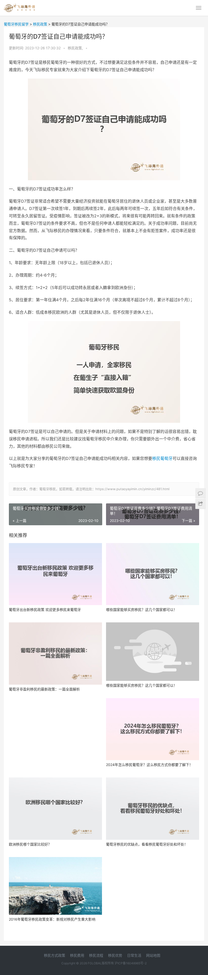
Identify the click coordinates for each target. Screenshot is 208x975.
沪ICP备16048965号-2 (131, 963)
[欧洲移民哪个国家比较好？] (55, 808)
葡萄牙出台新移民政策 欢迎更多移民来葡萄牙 (45, 609)
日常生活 (134, 955)
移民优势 (115, 955)
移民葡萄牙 (162, 458)
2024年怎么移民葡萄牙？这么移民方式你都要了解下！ (149, 764)
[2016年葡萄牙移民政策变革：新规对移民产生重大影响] (55, 886)
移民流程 (96, 955)
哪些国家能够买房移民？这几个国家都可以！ (141, 609)
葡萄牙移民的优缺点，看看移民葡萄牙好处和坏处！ (147, 844)
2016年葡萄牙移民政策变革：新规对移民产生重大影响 (52, 919)
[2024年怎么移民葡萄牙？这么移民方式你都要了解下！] (152, 729)
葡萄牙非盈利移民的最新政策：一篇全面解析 (44, 689)
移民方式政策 (54, 955)
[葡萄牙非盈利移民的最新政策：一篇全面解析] (55, 653)
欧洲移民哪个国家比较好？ (30, 844)
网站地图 (153, 955)
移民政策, (76, 48)
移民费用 (77, 955)
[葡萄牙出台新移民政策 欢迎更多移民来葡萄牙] (55, 574)
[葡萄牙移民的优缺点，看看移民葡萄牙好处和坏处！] (152, 808)
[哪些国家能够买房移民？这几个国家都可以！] (152, 574)
